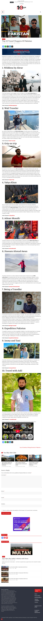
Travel (4, 39)
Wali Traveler (12, 140)
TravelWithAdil (12, 419)
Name (3, 491)
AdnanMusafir (12, 248)
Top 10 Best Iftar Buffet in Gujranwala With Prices (18, 572)
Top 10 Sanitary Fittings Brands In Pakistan (31, 447)
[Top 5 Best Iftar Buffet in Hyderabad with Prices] (5, 566)
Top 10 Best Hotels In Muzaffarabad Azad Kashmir (7, 464)
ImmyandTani (12, 368)
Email (2, 497)
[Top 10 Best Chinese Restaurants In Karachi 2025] (21, 455)
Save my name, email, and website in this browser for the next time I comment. (20, 510)
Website (3, 504)
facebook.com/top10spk (38, 606)
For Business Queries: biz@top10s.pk (37, 611)
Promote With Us (38, 597)
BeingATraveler (12, 325)
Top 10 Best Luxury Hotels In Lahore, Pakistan (33, 464)
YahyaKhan (12, 215)
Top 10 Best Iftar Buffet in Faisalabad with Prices (23, 2)
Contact (36, 602)
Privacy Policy (37, 595)
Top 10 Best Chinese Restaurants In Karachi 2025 (21, 464)
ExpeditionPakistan (13, 338)
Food (3, 556)
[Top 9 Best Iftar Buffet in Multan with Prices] (21, 544)
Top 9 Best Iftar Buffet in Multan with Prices (15, 558)
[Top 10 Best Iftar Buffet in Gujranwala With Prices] (5, 572)
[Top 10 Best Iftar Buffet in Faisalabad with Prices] (5, 578)
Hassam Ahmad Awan (14, 286)
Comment (3, 475)
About (36, 593)
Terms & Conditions (37, 600)
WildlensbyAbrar (13, 105)
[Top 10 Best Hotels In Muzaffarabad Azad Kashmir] (7, 455)
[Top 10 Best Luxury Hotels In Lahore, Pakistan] (35, 455)
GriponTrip (11, 179)
